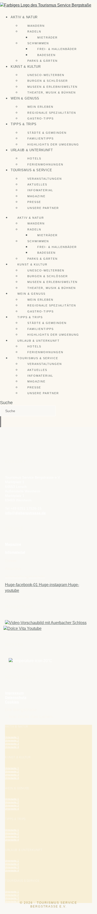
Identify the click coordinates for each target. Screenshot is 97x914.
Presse (34, 201)
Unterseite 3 (12, 743)
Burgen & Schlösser (47, 80)
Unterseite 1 (12, 737)
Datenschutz (15, 697)
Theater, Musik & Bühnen (51, 92)
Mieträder (47, 37)
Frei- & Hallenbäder (57, 48)
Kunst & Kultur (26, 66)
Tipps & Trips (24, 124)
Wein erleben (40, 106)
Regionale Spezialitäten (51, 112)
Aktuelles (37, 184)
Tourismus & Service (31, 170)
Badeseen (46, 54)
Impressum (14, 693)
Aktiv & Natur (24, 17)
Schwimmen (38, 43)
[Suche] (0, 421)
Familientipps (40, 138)
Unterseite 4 (12, 747)
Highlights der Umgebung (53, 144)
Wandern (36, 25)
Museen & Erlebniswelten (52, 86)
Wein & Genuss (25, 98)
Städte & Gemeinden (47, 132)
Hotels (34, 158)
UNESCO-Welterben (45, 74)
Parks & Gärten (42, 60)
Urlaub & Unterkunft (32, 150)
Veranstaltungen (44, 178)
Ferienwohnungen (45, 164)
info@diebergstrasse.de (25, 513)
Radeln (34, 31)
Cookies (12, 702)
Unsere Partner (43, 207)
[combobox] (27, 411)
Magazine (36, 196)
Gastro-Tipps (40, 118)
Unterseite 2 (12, 740)
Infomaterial (40, 190)
